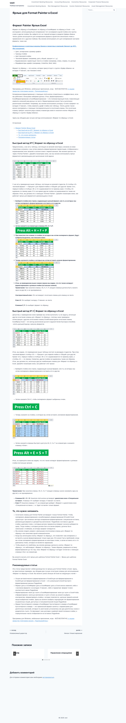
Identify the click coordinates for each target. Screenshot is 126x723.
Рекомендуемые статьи (26, 137)
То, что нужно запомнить (27, 135)
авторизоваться (48, 677)
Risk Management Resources (58, 6)
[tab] (42, 659)
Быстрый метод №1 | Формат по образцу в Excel (35, 130)
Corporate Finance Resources (98, 2)
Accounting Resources (62, 2)
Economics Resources (79, 2)
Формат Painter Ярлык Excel (25, 128)
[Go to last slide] (14, 654)
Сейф (17, 653)
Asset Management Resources (102, 6)
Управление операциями (61, 653)
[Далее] (77, 654)
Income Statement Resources (80, 6)
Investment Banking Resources (42, 2)
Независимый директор (18, 632)
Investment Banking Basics (37, 6)
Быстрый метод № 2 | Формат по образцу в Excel (36, 132)
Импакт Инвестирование (73, 632)
